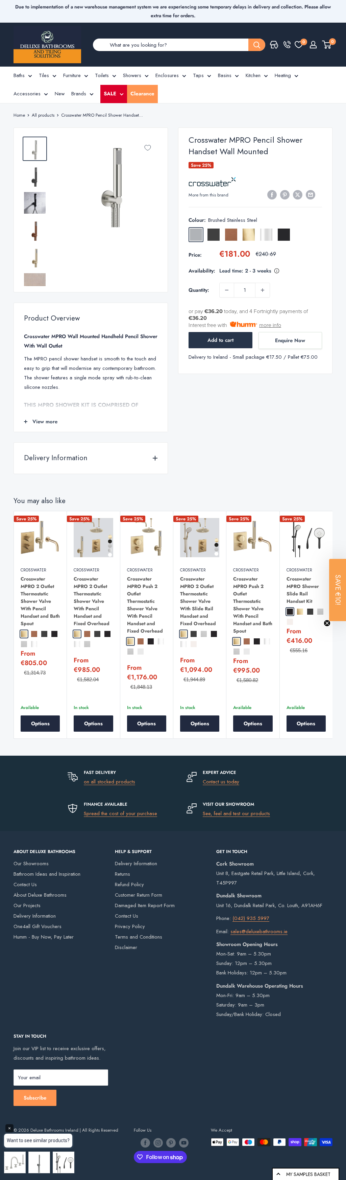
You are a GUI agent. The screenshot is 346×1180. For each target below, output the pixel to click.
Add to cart (220, 340)
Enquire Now (290, 340)
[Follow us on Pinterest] (171, 1143)
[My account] (313, 44)
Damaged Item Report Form (145, 905)
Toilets (102, 75)
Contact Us (25, 884)
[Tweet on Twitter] (297, 194)
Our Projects (27, 905)
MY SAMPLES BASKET (308, 1174)
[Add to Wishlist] (148, 148)
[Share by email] (310, 194)
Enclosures (167, 75)
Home (19, 115)
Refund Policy (129, 884)
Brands (78, 93)
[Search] (256, 45)
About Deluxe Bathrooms (40, 895)
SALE (110, 93)
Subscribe (35, 1098)
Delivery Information (35, 916)
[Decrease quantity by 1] (227, 290)
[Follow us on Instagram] (158, 1143)
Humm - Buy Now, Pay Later (44, 937)
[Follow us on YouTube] (184, 1143)
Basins (224, 75)
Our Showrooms (31, 863)
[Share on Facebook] (272, 194)
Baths (19, 75)
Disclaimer (126, 947)
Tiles (44, 75)
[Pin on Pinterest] (285, 194)
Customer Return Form (138, 895)
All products (43, 115)
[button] (337, 590)
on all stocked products (109, 781)
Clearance (142, 93)
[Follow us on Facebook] (145, 1143)
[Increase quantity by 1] (262, 290)
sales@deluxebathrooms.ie (259, 931)
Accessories (27, 93)
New (60, 93)
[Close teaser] (327, 623)
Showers (132, 75)
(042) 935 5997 (250, 918)
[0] (298, 44)
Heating (283, 75)
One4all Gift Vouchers (37, 926)
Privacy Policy (130, 926)
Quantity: (199, 290)
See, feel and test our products (236, 813)
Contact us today (221, 781)
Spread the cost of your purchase (120, 813)
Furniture (72, 75)
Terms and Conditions (138, 937)
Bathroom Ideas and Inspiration (47, 874)
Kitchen (253, 75)
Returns (122, 874)
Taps (198, 75)
